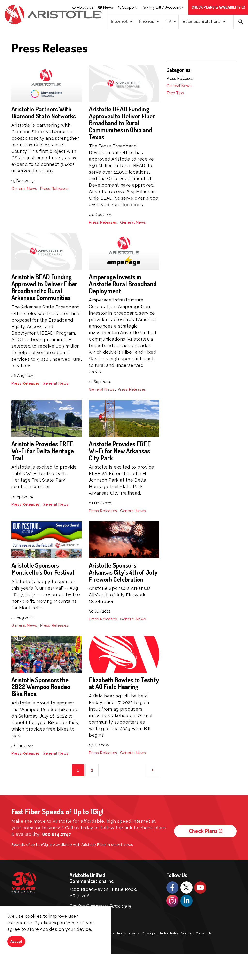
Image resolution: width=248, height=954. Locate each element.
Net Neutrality (168, 933)
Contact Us (203, 933)
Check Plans (203, 831)
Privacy (133, 933)
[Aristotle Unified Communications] (53, 14)
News (108, 7)
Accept (16, 941)
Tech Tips (175, 93)
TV (168, 21)
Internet (119, 21)
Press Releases (54, 188)
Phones (146, 21)
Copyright (149, 933)
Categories (178, 69)
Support (129, 7)
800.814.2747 (56, 834)
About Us (85, 7)
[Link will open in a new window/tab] (172, 887)
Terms (121, 933)
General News (24, 188)
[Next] (153, 770)
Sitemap (187, 933)
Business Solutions (201, 21)
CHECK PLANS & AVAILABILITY (216, 7)
